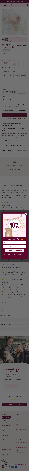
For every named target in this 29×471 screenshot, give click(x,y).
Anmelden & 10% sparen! (14, 250)
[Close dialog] (26, 214)
